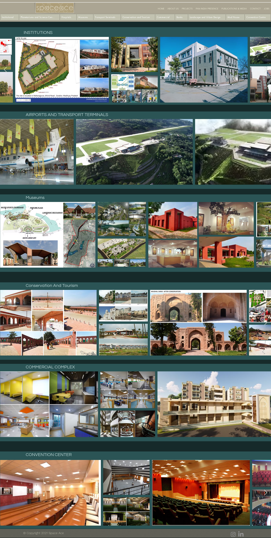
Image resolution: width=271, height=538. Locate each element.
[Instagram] (233, 534)
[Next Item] (265, 70)
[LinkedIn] (241, 534)
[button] (187, 8)
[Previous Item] (5, 70)
